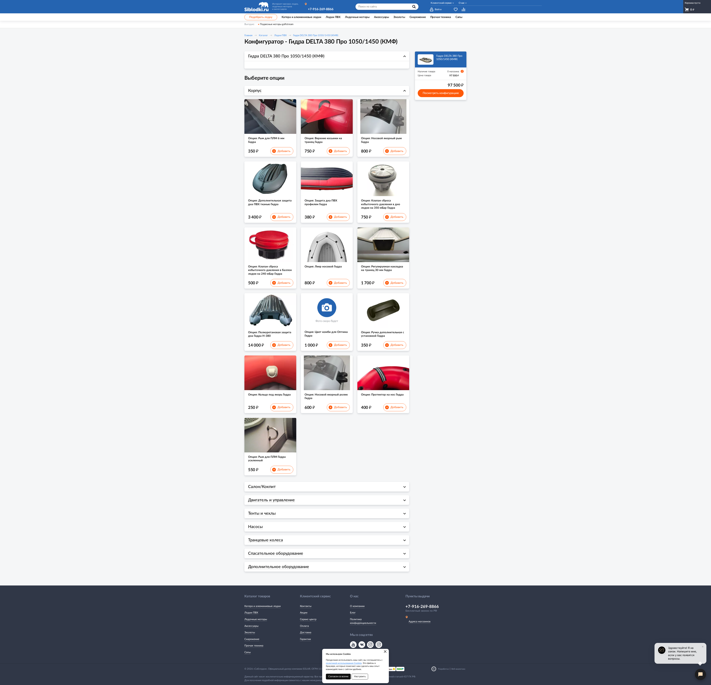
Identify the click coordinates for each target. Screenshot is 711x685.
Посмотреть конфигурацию (441, 93)
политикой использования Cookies (344, 663)
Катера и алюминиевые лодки (262, 606)
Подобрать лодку (260, 17)
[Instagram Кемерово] (378, 644)
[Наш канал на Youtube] (353, 644)
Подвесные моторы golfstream (276, 24)
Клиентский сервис (441, 3)
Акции (303, 612)
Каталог (263, 35)
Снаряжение (251, 639)
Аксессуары (251, 626)
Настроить (360, 676)
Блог (353, 612)
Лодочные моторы (255, 619)
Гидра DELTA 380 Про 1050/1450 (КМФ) (315, 35)
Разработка (443, 669)
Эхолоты (249, 632)
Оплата (304, 626)
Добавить (281, 151)
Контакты (305, 606)
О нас (462, 3)
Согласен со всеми (338, 676)
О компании (357, 606)
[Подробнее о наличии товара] (462, 71)
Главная (248, 35)
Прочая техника (253, 645)
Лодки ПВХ (280, 35)
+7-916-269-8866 (320, 9)
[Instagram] (370, 644)
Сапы (247, 652)
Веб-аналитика (458, 669)
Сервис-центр (308, 619)
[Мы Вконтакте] (361, 644)
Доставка (305, 632)
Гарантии (305, 639)
